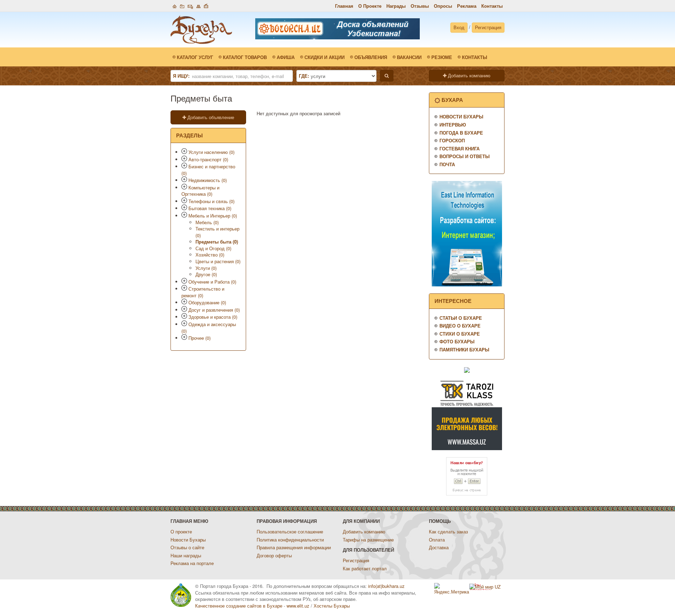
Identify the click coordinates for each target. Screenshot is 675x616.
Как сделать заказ (448, 531)
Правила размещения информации (294, 547)
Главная (344, 5)
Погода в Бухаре (461, 132)
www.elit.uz (298, 605)
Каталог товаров (245, 57)
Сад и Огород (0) (213, 248)
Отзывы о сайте (187, 547)
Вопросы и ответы (464, 156)
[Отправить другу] (206, 5)
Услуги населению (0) (211, 152)
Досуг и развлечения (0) (214, 309)
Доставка (439, 547)
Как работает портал (365, 568)
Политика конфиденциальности (290, 539)
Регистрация (488, 27)
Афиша (286, 57)
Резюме (441, 57)
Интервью (452, 124)
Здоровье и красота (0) (212, 316)
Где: (304, 76)
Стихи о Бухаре (459, 333)
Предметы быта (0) (216, 241)
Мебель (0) (207, 222)
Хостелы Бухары (332, 605)
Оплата (437, 539)
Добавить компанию (468, 75)
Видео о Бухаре (460, 325)
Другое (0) (206, 274)
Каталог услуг (195, 57)
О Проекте (369, 5)
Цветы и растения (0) (217, 261)
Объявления (370, 57)
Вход (459, 27)
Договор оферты (274, 555)
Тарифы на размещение (368, 539)
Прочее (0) (199, 338)
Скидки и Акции (324, 57)
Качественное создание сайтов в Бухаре (238, 605)
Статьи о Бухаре (460, 318)
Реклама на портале (192, 563)
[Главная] (174, 5)
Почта (447, 164)
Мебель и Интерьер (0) (212, 215)
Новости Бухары (461, 116)
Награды (396, 5)
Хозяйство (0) (209, 254)
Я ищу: (181, 76)
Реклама (466, 5)
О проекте (181, 531)
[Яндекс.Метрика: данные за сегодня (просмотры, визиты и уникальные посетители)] (451, 589)
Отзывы (420, 5)
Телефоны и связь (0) (211, 201)
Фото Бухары (457, 341)
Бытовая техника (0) (209, 208)
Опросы (443, 5)
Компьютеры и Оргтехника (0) (200, 190)
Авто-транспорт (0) (208, 159)
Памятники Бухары (464, 349)
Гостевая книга (459, 148)
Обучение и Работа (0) (212, 281)
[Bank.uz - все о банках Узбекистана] (467, 369)
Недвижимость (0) (207, 180)
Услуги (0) (206, 268)
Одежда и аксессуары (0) (208, 327)
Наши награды (186, 555)
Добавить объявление (210, 117)
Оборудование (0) (207, 302)
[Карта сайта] (198, 5)
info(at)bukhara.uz (386, 586)
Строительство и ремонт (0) (202, 292)
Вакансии (409, 57)
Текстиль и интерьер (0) (217, 232)
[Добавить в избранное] (182, 5)
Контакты (492, 5)
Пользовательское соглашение (290, 531)
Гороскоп (452, 140)
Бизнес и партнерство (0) (208, 169)
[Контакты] (190, 5)
